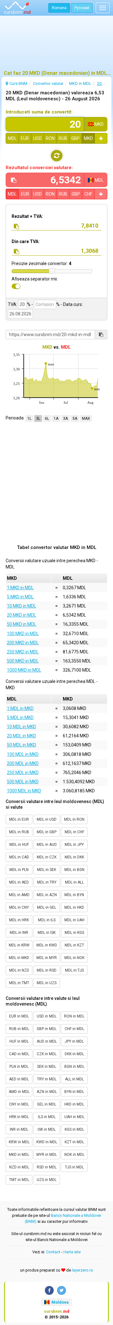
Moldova (60, 1302)
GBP (75, 138)
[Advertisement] (56, 45)
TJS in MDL (74, 1167)
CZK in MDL (46, 1054)
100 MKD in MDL (23, 633)
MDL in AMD (19, 895)
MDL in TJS (74, 970)
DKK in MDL (74, 1054)
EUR (25, 138)
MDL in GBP (46, 832)
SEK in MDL (46, 1066)
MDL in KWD (46, 945)
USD (37, 138)
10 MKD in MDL (21, 605)
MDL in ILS (47, 920)
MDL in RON (74, 819)
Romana (59, 8)
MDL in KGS (74, 932)
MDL (12, 138)
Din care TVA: (26, 241)
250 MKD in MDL (23, 651)
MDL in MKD (19, 958)
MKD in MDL (19, 1154)
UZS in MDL (46, 1180)
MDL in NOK (74, 958)
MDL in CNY (19, 907)
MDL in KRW (19, 945)
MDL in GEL (46, 907)
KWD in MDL (46, 1142)
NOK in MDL (74, 1154)
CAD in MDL (19, 1054)
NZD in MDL (19, 1167)
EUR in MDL (19, 1016)
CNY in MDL (19, 1104)
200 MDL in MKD (23, 763)
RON (50, 138)
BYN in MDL (74, 1091)
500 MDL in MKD (23, 781)
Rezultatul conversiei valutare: (39, 167)
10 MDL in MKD (21, 726)
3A (65, 418)
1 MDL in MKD (20, 708)
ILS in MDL (47, 1117)
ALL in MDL (74, 1079)
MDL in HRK (19, 920)
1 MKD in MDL (20, 587)
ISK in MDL (47, 1129)
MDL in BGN (74, 870)
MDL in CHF (74, 832)
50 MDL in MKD (21, 744)
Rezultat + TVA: (27, 216)
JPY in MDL (74, 1041)
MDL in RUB (19, 832)
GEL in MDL (46, 1104)
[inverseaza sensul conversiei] (56, 155)
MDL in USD (46, 819)
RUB (63, 138)
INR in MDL (19, 1129)
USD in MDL (46, 1016)
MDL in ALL (74, 882)
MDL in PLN (19, 870)
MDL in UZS (46, 983)
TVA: (12, 304)
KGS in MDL (74, 1129)
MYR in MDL (46, 1154)
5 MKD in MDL (20, 596)
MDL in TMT (19, 983)
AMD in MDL (19, 1091)
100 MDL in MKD (23, 754)
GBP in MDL (46, 1029)
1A (56, 418)
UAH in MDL (74, 1117)
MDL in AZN (47, 895)
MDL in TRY (46, 882)
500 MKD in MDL (23, 660)
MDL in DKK (74, 857)
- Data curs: (71, 304)
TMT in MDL (19, 1180)
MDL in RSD (46, 970)
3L (38, 418)
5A (75, 418)
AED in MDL (19, 1079)
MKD (88, 138)
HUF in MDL (19, 1041)
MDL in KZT (74, 945)
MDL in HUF (19, 844)
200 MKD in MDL (23, 642)
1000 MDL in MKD (24, 790)
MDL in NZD (19, 970)
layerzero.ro (82, 1270)
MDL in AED (19, 882)
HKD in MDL (74, 1104)
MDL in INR (19, 932)
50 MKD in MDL (21, 624)
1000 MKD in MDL (24, 670)
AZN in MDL (47, 1091)
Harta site (72, 1252)
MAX (86, 418)
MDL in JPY (74, 844)
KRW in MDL (19, 1142)
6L (47, 418)
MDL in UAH (74, 920)
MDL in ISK (47, 932)
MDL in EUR (19, 819)
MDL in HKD (74, 907)
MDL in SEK (46, 870)
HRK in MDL (19, 1117)
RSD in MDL (46, 1167)
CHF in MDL (74, 1029)
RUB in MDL (19, 1029)
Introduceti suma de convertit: (39, 112)
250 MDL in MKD (23, 772)
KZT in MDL (74, 1142)
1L (29, 418)
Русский (81, 8)
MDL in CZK (46, 857)
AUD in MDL (47, 1041)
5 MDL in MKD (20, 717)
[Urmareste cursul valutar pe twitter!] (61, 1290)
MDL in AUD (47, 844)
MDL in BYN (74, 895)
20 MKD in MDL (21, 615)
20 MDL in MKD (21, 735)
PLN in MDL (19, 1066)
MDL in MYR (46, 958)
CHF (88, 194)
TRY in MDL (46, 1079)
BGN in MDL (74, 1066)
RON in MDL (74, 1016)
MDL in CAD (19, 857)
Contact (53, 1252)
